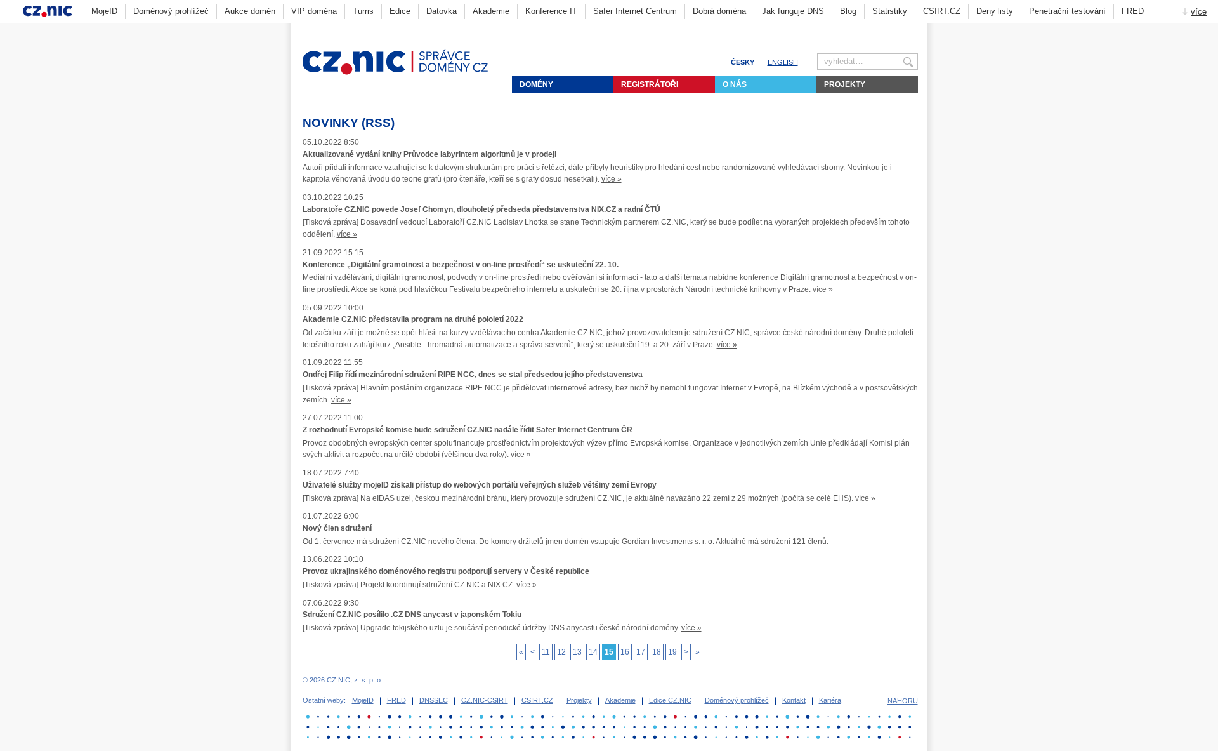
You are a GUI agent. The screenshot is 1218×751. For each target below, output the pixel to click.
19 (672, 652)
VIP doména (314, 11)
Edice (400, 11)
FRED (1133, 11)
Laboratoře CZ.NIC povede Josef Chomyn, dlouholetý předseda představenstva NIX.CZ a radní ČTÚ (481, 209)
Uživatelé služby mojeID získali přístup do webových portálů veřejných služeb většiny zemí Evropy (480, 485)
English (783, 62)
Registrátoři (649, 84)
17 (640, 652)
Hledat (913, 29)
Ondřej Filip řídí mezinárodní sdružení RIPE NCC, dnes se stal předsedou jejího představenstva (473, 374)
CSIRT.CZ (941, 11)
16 (624, 652)
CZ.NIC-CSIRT (484, 700)
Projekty (844, 84)
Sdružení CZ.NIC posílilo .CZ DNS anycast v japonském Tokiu (412, 614)
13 (577, 652)
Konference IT (551, 11)
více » (611, 179)
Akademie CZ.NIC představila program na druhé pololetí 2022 (413, 319)
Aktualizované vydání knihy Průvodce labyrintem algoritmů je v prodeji (429, 154)
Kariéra (830, 700)
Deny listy (994, 11)
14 (593, 652)
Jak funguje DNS (793, 11)
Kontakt (794, 700)
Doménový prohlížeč (171, 11)
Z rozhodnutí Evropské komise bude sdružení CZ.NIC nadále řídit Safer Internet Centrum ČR (467, 429)
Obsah (881, 29)
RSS (378, 123)
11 (546, 652)
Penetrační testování (1067, 11)
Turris (363, 11)
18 (656, 652)
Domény (536, 84)
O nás (735, 84)
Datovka (441, 11)
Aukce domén (250, 11)
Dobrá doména (719, 11)
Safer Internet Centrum (635, 11)
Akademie (491, 11)
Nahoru (902, 701)
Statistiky (889, 11)
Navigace (897, 29)
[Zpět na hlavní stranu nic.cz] (403, 72)
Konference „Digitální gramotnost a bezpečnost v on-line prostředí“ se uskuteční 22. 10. (461, 264)
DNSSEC (433, 700)
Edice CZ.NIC (670, 700)
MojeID (104, 11)
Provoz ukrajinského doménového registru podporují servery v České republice (446, 571)
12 (561, 652)
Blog (848, 11)
